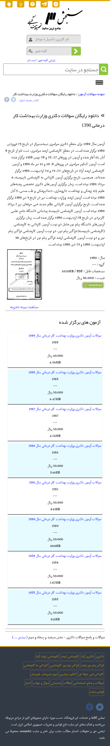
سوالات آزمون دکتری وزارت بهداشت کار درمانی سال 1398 (65, 372)
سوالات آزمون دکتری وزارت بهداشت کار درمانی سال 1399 (65, 336)
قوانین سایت (96, 692)
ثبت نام (32, 60)
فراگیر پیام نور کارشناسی (64, 665)
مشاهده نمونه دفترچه (24, 307)
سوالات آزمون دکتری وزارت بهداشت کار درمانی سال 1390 (65, 519)
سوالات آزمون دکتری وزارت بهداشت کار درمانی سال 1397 (65, 409)
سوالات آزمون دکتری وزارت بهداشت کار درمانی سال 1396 (65, 446)
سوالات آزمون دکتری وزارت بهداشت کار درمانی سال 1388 (65, 593)
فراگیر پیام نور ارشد (92, 665)
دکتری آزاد (87, 656)
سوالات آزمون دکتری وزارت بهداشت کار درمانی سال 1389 (65, 556)
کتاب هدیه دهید (29, 100)
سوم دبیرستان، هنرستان (44, 674)
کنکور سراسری (68, 674)
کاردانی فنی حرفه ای (91, 674)
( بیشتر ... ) (20, 637)
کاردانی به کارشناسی (35, 665)
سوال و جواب (41, 683)
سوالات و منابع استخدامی (88, 683)
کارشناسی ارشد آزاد (47, 656)
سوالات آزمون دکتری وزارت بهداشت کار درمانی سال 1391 (65, 483)
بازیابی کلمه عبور (47, 60)
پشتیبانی (56, 683)
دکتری (100, 656)
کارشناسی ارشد (70, 656)
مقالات (67, 683)
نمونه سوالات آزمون (91, 94)
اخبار (28, 683)
